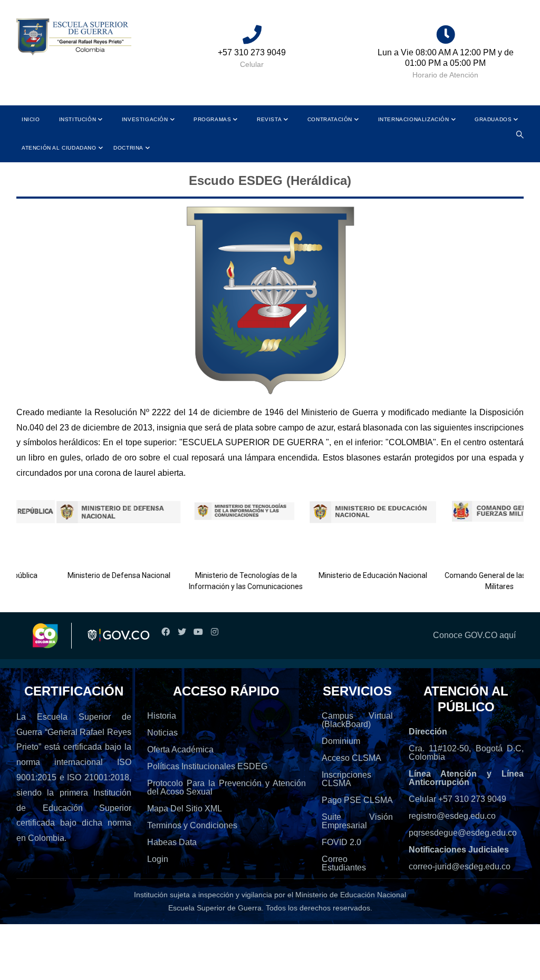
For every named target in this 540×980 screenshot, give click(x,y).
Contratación (329, 119)
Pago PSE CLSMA (357, 800)
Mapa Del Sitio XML (184, 808)
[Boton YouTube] (198, 632)
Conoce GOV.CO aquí (474, 635)
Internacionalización (413, 119)
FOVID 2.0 (341, 842)
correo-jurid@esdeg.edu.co (459, 866)
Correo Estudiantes (344, 863)
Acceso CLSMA (351, 757)
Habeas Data (172, 842)
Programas (212, 119)
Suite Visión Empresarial (357, 821)
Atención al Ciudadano (59, 148)
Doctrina (128, 148)
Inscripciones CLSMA (346, 779)
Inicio (31, 119)
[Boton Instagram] (214, 632)
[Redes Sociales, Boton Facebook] (165, 632)
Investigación (145, 119)
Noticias (162, 732)
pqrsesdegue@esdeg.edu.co (463, 832)
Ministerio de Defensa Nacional (102, 575)
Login (157, 859)
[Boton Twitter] (182, 632)
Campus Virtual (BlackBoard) (357, 720)
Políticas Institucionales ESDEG (207, 766)
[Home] (73, 37)
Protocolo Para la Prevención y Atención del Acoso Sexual (226, 787)
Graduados (493, 119)
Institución (78, 119)
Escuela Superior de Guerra (215, 908)
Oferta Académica (180, 749)
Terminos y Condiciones (192, 825)
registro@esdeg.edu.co (452, 815)
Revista (269, 119)
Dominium (341, 741)
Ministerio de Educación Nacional (356, 575)
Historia (161, 715)
